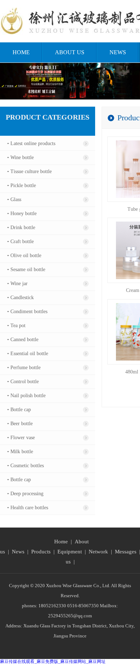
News (117, 52)
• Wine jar (17, 283)
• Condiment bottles (27, 311)
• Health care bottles (27, 507)
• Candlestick (20, 297)
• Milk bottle (20, 451)
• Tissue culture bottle (29, 171)
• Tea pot (16, 325)
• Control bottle (23, 381)
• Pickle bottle (21, 185)
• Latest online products (31, 143)
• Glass (14, 199)
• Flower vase (21, 437)
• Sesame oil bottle (26, 269)
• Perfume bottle (24, 367)
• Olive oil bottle (24, 255)
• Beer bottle (20, 423)
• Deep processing (25, 493)
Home (21, 52)
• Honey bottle (22, 213)
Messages (125, 551)
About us (69, 52)
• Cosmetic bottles (25, 465)
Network (98, 551)
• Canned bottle (22, 339)
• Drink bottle (21, 227)
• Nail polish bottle (26, 395)
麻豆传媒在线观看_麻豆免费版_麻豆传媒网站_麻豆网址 (53, 661)
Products (41, 551)
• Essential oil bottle (27, 353)
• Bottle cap (19, 409)
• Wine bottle (20, 157)
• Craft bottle (20, 241)
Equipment (69, 551)
